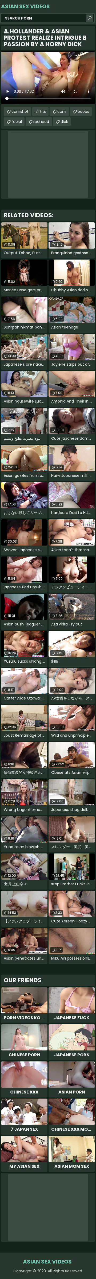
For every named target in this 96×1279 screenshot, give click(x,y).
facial (16, 121)
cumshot (20, 111)
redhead (41, 121)
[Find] (89, 18)
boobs (83, 111)
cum (61, 111)
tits (43, 111)
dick (64, 121)
